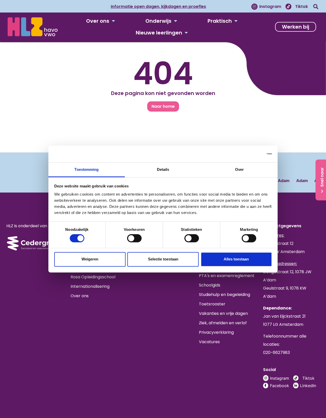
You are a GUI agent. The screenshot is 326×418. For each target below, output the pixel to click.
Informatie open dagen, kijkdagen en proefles (158, 6)
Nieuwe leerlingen (159, 32)
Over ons (97, 21)
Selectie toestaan (163, 259)
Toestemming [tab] (86, 169)
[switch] (134, 238)
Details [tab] (163, 169)
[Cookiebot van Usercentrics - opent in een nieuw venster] (249, 154)
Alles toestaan (236, 259)
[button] (316, 6)
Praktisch (220, 21)
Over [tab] (239, 169)
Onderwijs (158, 21)
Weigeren (90, 259)
